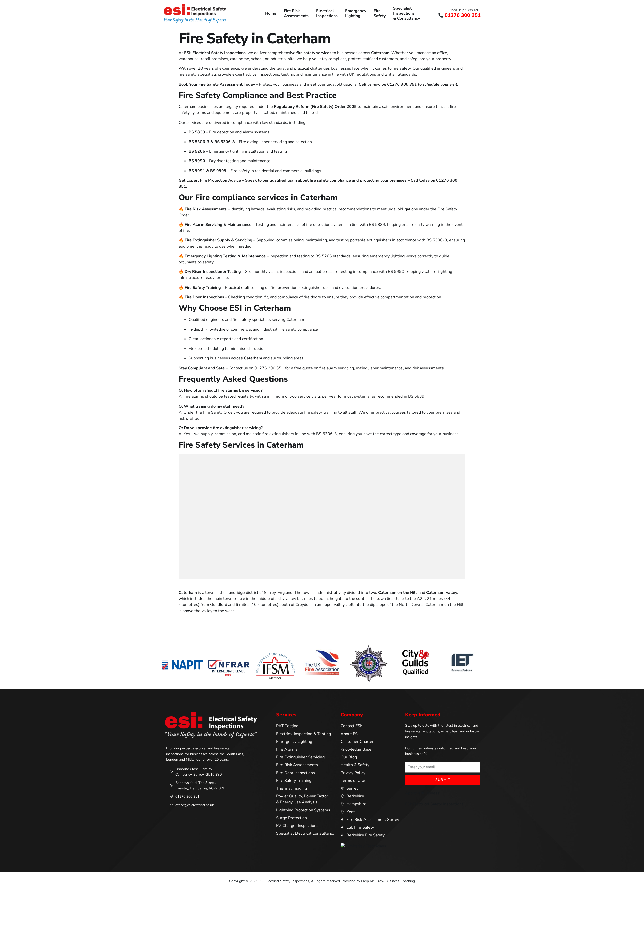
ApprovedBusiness (422, 793)
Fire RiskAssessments (296, 13)
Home (270, 13)
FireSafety (380, 13)
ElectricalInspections (327, 13)
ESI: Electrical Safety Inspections (434, 804)
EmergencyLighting (355, 13)
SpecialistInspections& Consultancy (406, 13)
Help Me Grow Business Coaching (388, 881)
